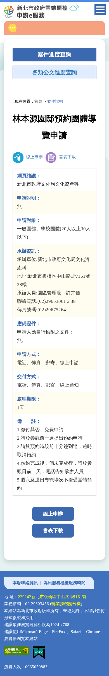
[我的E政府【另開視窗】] (40, 650)
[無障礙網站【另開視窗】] (18, 650)
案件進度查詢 (54, 54)
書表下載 (67, 157)
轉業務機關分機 (66, 603)
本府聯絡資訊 (25, 583)
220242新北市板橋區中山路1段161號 (52, 597)
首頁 (38, 101)
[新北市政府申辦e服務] (51, 11)
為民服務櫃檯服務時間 (65, 583)
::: (14, 101)
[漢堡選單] (100, 10)
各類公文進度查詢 (54, 72)
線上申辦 (34, 157)
